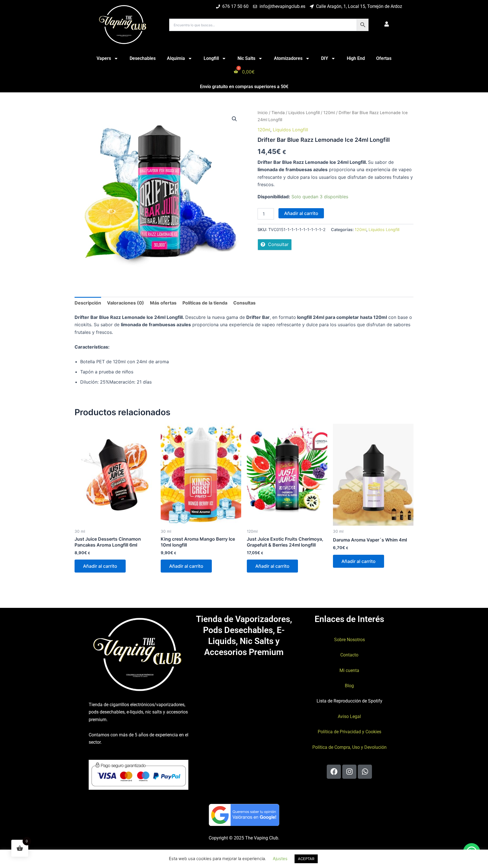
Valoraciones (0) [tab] (125, 303)
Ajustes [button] (280, 858)
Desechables (143, 58)
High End (356, 58)
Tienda (278, 112)
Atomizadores (288, 58)
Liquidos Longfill (304, 112)
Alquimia (176, 58)
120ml (329, 112)
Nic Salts (246, 58)
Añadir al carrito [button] (100, 566)
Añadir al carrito (301, 213)
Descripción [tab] (88, 303)
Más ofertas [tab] (163, 303)
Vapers (104, 58)
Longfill (211, 58)
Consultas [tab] (244, 303)
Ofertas (383, 58)
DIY (324, 58)
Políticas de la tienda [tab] (204, 303)
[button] (234, 119)
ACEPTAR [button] (306, 858)
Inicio (263, 112)
